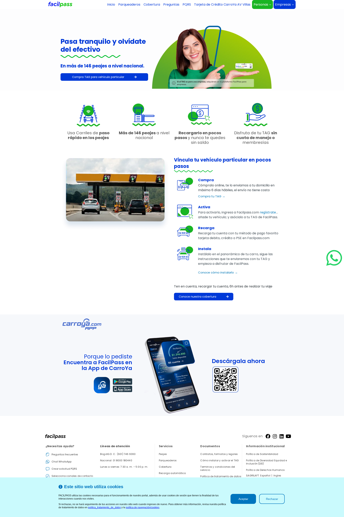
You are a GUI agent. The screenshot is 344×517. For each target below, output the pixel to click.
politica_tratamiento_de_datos (104, 507)
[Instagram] (274, 436)
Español (265, 475)
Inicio (111, 4)
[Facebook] (268, 436)
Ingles (277, 475)
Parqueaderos (129, 4)
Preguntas (171, 4)
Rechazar (272, 498)
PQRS (187, 4)
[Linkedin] (281, 436)
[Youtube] (288, 436)
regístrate (268, 212)
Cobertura (152, 4)
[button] (104, 77)
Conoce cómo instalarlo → (218, 272)
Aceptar (243, 498)
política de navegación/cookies (142, 507)
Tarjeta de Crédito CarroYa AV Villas (222, 4)
